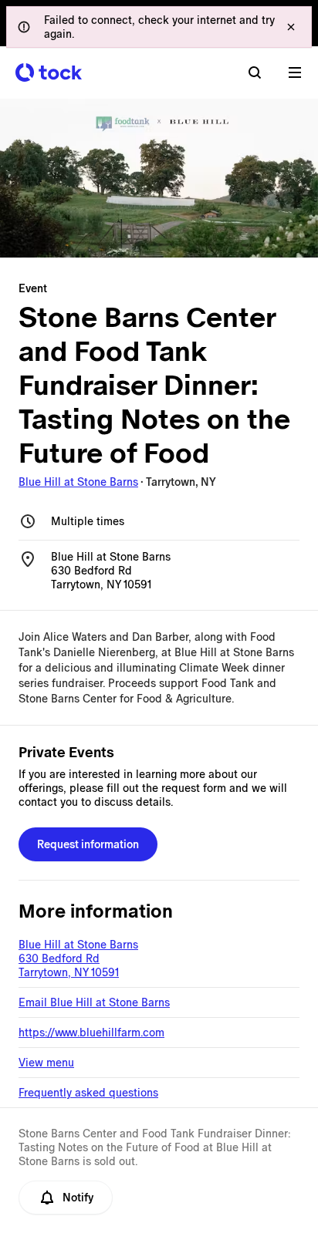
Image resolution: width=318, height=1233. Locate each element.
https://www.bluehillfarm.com (91, 1032)
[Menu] (295, 72)
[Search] (255, 72)
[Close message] (291, 27)
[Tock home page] (48, 72)
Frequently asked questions (88, 1092)
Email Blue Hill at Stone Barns (94, 1002)
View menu (46, 1062)
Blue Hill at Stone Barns (78, 482)
